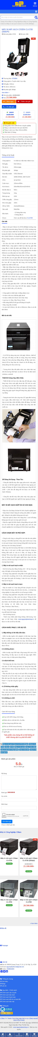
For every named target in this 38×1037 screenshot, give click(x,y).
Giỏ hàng (34, 1035)
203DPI (26, 115)
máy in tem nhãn (31, 747)
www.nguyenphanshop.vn (26, 619)
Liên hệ (4, 962)
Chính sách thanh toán (9, 997)
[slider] (11, 792)
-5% (33, 38)
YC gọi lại (9, 1035)
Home (2, 1035)
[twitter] (4, 972)
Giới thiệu (5, 981)
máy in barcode (24, 749)
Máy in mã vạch (19, 747)
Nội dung (4, 773)
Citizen (7, 747)
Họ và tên (4, 796)
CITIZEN (14, 78)
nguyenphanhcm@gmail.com (15, 966)
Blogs (3, 983)
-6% (35, 839)
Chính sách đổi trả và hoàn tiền (11, 999)
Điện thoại (4, 804)
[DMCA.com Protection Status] (6, 1013)
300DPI (10, 115)
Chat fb (27, 1035)
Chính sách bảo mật (8, 1001)
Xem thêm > (5, 92)
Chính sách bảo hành (8, 995)
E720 (11, 747)
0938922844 (10, 969)
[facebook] (2, 972)
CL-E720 (30, 218)
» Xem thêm (34, 923)
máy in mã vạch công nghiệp (9, 749)
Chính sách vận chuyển (9, 992)
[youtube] (7, 972)
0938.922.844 (19, 1035)
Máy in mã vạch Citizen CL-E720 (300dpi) (15, 744)
